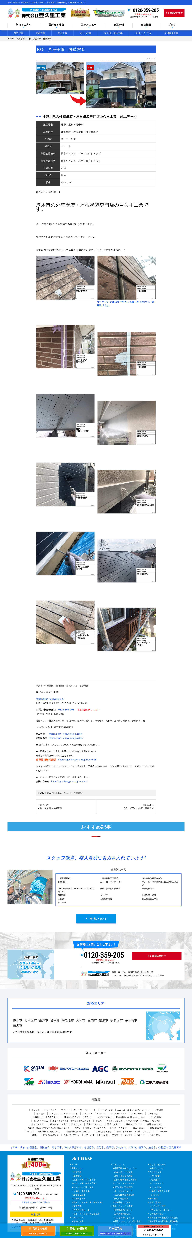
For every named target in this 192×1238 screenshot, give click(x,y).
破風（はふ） (139, 1127)
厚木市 (17, 1020)
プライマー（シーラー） (85, 1109)
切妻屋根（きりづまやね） (79, 1131)
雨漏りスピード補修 (123, 1172)
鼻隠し (35, 1135)
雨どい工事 (86, 33)
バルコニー (87, 1113)
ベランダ (101, 1113)
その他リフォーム (81, 1210)
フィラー (65, 1109)
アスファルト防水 (118, 1113)
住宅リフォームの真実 (122, 1206)
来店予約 (154, 1198)
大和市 (81, 1020)
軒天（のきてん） (120, 1127)
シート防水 (153, 1113)
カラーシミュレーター (124, 1183)
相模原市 (30, 1020)
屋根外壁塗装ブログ (160, 1191)
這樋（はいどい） (155, 1124)
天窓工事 (77, 1206)
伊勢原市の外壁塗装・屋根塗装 (164, 1221)
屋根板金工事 (171, 33)
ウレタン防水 (137, 1113)
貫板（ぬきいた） (158, 1127)
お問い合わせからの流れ (125, 1180)
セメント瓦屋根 (104, 1117)
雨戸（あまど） (114, 1124)
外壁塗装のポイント (123, 1210)
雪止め (99, 1120)
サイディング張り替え (83, 1187)
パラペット (90, 1135)
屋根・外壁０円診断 (123, 1176)
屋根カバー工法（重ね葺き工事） (88, 1202)
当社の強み (156, 1187)
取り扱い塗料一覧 (158, 1164)
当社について (98, 918)
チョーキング (50, 1109)
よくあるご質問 (158, 1206)
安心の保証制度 (121, 1198)
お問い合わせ (156, 1202)
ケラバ (30, 1131)
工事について (118, 1164)
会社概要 (146, 24)
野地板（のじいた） (152, 1120)
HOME (75, 1164)
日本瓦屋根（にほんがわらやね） (131, 1117)
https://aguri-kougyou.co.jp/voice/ (66, 737)
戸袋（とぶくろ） (95, 1124)
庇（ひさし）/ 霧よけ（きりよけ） (66, 1124)
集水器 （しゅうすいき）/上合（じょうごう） (49, 1127)
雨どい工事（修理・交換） (85, 1183)
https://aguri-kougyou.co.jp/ (50, 698)
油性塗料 (159, 1109)
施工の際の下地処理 (123, 1187)
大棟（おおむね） (104, 1131)
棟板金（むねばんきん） (97, 1127)
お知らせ (155, 1195)
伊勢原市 (116, 1020)
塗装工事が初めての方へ (125, 1168)
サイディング (107, 1109)
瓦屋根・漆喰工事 (113, 33)
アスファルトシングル (122, 1135)
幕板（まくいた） (134, 1124)
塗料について (157, 1168)
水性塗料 (41, 1113)
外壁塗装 (18, 33)
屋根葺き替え (79, 1198)
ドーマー (163, 1131)
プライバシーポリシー (161, 1210)
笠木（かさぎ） (38, 1124)
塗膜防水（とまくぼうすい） (46, 1117)
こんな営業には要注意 (124, 1217)
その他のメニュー (158, 1214)
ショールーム (157, 1183)
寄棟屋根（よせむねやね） (50, 1131)
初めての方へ (24, 24)
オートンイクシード (123, 1191)
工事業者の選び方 (122, 1214)
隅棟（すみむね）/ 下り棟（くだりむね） (135, 1131)
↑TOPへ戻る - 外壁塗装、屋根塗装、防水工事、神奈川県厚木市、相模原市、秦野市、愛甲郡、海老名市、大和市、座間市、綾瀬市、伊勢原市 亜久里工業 (96, 1147)
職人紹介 (155, 1180)
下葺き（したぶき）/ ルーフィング (122, 1120)
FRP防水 (103, 1135)
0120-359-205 (146, 10)
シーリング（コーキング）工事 (64, 1113)
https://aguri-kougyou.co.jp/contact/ (69, 781)
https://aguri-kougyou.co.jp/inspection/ (77, 759)
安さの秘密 (78, 1221)
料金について (78, 1217)
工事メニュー (78, 1168)
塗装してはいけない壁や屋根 (127, 1221)
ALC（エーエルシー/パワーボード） (133, 1109)
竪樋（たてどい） (72, 1135)
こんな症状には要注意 (124, 1195)
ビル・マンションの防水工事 (86, 1214)
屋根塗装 (40, 33)
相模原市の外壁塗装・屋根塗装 (164, 1217)
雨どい (78, 1127)
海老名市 (68, 1020)
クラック (36, 1109)
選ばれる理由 (56, 24)
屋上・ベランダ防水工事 (84, 1180)
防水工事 (62, 33)
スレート (141, 1135)
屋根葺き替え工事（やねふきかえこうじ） (71, 1120)
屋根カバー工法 (143, 33)
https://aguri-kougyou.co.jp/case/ (65, 733)
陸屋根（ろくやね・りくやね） (78, 1117)
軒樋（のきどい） (51, 1135)
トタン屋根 (156, 1117)
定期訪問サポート (122, 1202)
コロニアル (155, 1135)
